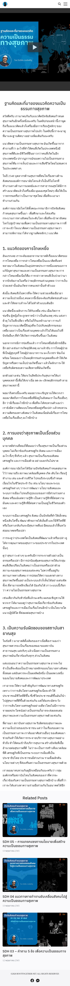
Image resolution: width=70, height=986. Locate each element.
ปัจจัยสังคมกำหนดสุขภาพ (16, 806)
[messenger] (38, 980)
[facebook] (32, 980)
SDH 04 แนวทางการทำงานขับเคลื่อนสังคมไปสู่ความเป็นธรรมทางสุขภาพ (35, 898)
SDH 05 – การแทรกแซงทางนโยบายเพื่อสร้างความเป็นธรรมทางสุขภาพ (34, 843)
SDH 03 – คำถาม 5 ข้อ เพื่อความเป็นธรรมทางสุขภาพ (34, 953)
